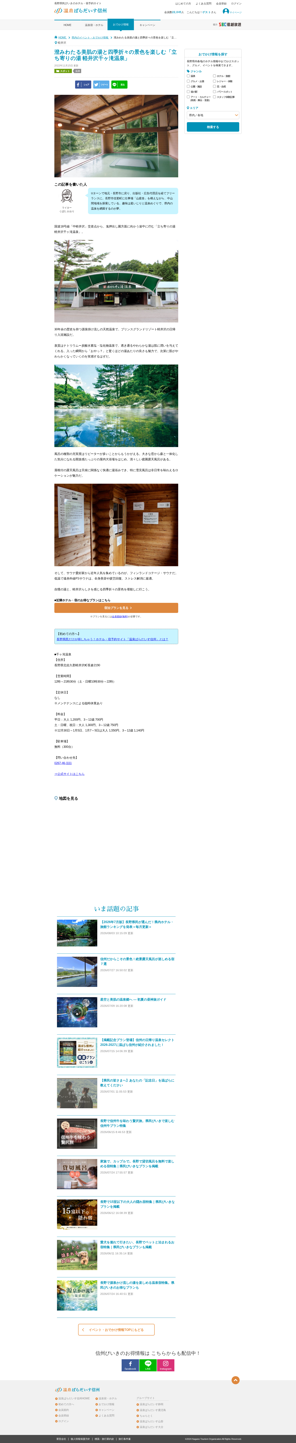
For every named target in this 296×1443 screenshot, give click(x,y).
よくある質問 (203, 3)
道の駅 (194, 91)
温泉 (193, 76)
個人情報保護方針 (80, 1439)
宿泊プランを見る (116, 607)
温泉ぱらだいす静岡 (151, 1404)
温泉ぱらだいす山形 (151, 1421)
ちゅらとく (146, 1415)
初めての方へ (66, 1404)
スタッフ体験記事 (226, 97)
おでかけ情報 (121, 24)
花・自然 (221, 86)
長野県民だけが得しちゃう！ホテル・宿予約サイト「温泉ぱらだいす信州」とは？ (112, 639)
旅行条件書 (125, 1439)
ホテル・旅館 (223, 76)
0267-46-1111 (63, 763)
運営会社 (61, 1439)
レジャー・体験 (224, 81)
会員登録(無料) (120, 616)
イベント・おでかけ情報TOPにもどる (116, 1329)
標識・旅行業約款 (104, 1439)
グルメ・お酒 (197, 81)
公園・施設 (196, 86)
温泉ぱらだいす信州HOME (74, 1398)
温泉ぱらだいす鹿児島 (153, 1410)
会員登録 (221, 3)
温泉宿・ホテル (94, 25)
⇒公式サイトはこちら (69, 774)
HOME (67, 25)
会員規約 (63, 1409)
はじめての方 (183, 3)
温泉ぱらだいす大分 (151, 1427)
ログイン (236, 3)
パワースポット (224, 91)
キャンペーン (147, 25)
